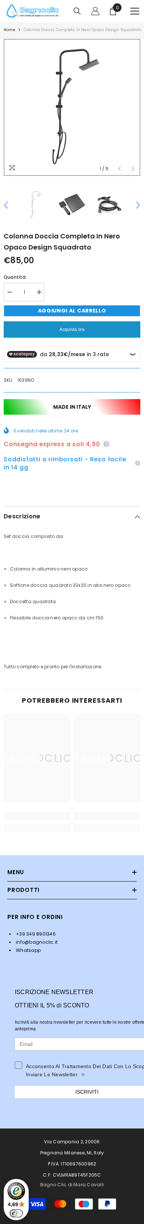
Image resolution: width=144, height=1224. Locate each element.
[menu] (134, 11)
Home (9, 30)
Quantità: (15, 277)
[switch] (16, 1213)
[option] (72, 107)
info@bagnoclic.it (36, 942)
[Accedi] (95, 11)
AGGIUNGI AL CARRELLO (72, 310)
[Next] (133, 168)
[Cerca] (77, 11)
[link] (37, 816)
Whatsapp (28, 950)
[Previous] (119, 168)
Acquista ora (72, 329)
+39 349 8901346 (35, 934)
